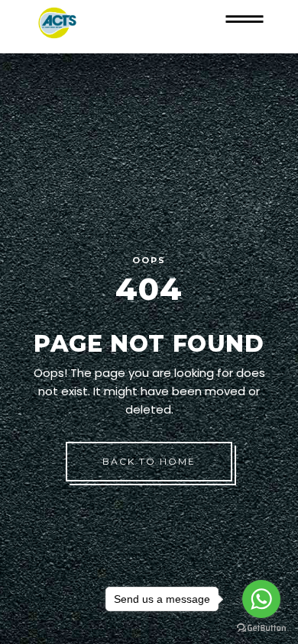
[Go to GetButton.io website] (261, 628)
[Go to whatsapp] (261, 599)
